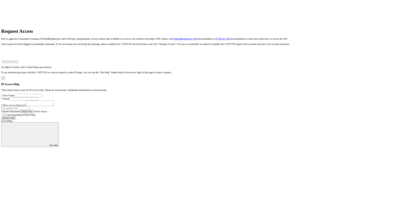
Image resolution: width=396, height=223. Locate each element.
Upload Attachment (10, 111)
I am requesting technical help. (20, 115)
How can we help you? (13, 105)
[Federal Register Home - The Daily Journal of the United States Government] (24, 23)
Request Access (9, 62)
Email (5, 98)
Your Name (7, 95)
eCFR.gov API (223, 38)
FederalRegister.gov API (185, 38)
